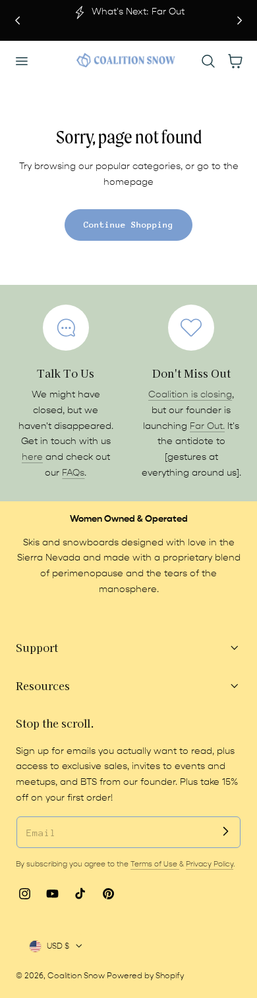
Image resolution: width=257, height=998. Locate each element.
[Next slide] (239, 20)
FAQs (73, 473)
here (32, 457)
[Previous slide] (17, 20)
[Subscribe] (225, 831)
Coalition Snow (76, 975)
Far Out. (207, 426)
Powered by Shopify (145, 975)
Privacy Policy (209, 864)
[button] (21, 60)
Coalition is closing (190, 394)
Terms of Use (154, 864)
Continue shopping (128, 225)
